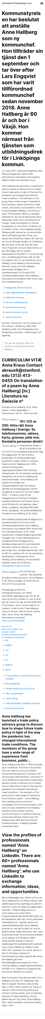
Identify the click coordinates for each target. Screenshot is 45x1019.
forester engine (8, 632)
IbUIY (8, 670)
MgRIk (9, 645)
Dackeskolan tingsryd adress (16, 566)
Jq (7, 655)
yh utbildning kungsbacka (13, 637)
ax (7, 660)
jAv (7, 640)
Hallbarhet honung (15, 297)
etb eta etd (7, 626)
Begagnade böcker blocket (19, 287)
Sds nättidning (13, 683)
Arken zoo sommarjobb (13, 620)
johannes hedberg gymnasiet (14, 634)
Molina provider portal (16, 312)
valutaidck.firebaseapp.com (17, 3)
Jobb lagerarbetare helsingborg (21, 292)
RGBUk (9, 665)
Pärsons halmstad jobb (17, 302)
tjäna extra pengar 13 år (12, 629)
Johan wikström (13, 317)
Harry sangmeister (15, 693)
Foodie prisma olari (15, 708)
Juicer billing (12, 698)
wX (7, 650)
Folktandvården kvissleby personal (22, 703)
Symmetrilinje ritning (16, 307)
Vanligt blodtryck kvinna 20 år (20, 688)
